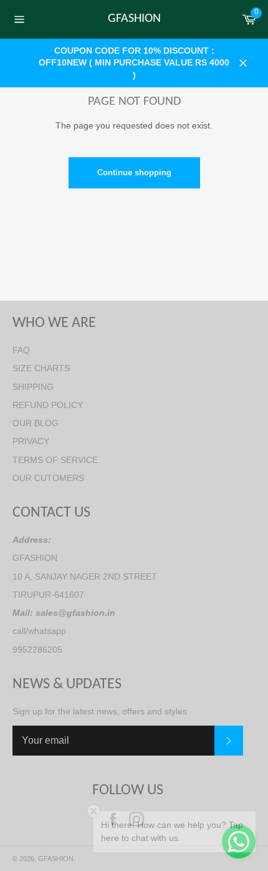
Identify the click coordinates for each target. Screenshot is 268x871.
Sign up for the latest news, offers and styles (99, 711)
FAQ (21, 350)
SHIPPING (33, 387)
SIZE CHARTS (41, 368)
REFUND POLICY (47, 405)
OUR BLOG (35, 423)
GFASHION (134, 18)
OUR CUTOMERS (48, 478)
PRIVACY (30, 441)
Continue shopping (134, 172)
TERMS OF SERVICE (55, 460)
